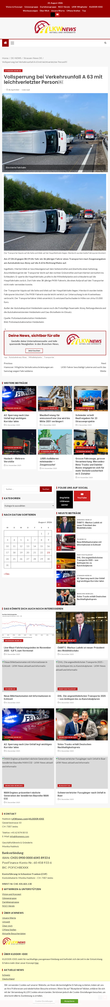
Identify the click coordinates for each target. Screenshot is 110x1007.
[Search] (105, 43)
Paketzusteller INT (85, 555)
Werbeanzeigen (30, 10)
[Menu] (12, 42)
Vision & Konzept (14, 7)
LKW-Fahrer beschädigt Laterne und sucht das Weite (83, 367)
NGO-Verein (64, 7)
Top (84, 10)
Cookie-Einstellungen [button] (44, 1001)
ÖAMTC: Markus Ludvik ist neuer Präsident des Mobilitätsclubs (89, 525)
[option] (82, 523)
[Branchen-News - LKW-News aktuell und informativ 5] (55, 342)
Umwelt (6, 921)
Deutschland (8, 978)
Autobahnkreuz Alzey (18, 357)
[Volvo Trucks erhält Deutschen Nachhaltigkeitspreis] (65, 597)
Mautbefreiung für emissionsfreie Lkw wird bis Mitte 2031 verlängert (55, 418)
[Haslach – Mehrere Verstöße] (19, 442)
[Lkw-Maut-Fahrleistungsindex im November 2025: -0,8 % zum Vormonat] (28, 628)
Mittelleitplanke (35, 357)
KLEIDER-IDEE (96, 7)
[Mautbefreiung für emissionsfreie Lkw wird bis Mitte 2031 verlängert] (55, 398)
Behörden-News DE (13, 640)
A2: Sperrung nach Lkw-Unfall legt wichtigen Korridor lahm (17, 418)
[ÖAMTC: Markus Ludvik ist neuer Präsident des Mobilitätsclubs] (65, 524)
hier (37, 963)
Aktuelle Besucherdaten (14, 933)
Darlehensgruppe (48, 7)
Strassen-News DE (13, 71)
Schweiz (6, 975)
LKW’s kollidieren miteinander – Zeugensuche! (49, 461)
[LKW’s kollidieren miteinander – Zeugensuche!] (55, 442)
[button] (12, 42)
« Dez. (7, 573)
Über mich (44, 10)
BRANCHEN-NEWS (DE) (85, 448)
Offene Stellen (73, 10)
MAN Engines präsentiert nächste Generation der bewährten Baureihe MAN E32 (26, 795)
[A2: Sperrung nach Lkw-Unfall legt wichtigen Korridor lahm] (19, 398)
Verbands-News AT (84, 520)
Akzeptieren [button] (69, 1001)
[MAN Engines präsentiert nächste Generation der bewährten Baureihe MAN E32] (28, 773)
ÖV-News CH (81, 539)
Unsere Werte (58, 10)
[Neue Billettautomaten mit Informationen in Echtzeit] (65, 542)
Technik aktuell (12, 451)
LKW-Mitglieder (79, 7)
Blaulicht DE (64, 785)
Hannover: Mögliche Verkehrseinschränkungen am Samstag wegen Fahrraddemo (28, 367)
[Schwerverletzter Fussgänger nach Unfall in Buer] (82, 773)
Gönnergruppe (31, 7)
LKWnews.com (20, 818)
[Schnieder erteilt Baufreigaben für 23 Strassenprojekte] (91, 398)
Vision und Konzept (11, 894)
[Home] (5, 43)
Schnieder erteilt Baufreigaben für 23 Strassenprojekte (86, 418)
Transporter (49, 357)
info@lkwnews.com (19, 836)
